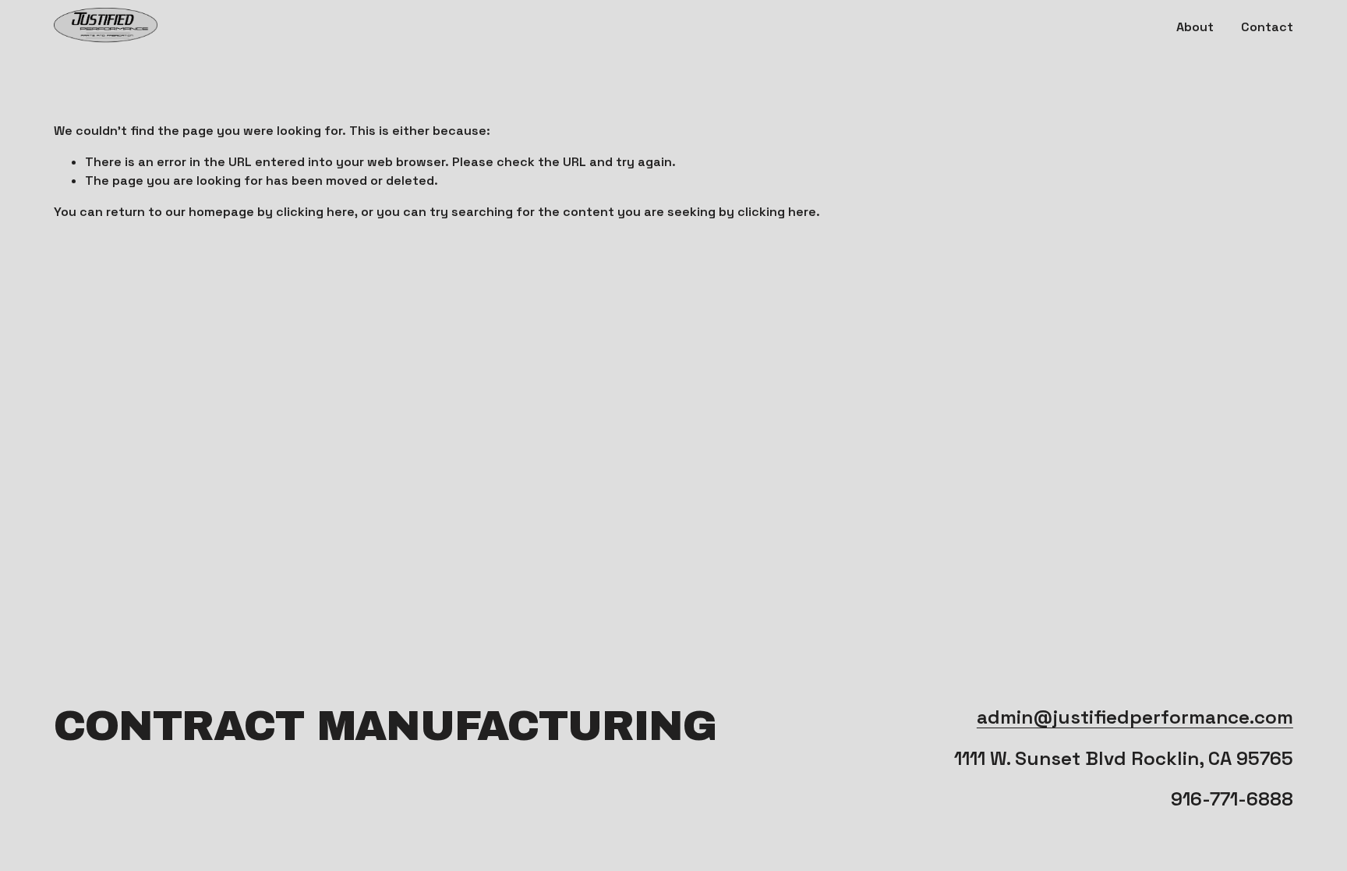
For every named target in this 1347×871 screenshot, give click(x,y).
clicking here (315, 212)
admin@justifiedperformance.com (1135, 717)
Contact (1267, 27)
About (1195, 27)
